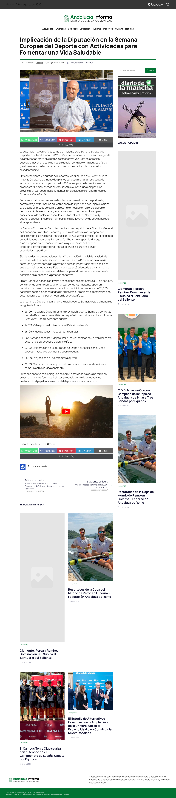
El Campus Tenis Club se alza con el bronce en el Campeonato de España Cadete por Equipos (42, 753)
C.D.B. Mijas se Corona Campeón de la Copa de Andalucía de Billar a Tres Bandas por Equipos (135, 395)
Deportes (39, 63)
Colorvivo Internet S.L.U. (26, 792)
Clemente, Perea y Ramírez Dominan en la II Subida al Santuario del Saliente (39, 654)
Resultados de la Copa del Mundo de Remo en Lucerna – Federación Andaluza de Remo (89, 593)
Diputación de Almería (42, 444)
